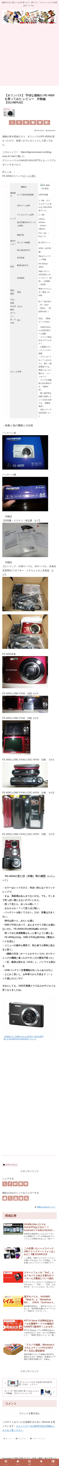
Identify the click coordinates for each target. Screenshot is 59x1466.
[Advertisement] (29, 56)
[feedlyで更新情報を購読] (20, 1198)
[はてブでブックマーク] (26, 122)
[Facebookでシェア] (19, 122)
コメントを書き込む (29, 1413)
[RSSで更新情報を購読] (26, 1198)
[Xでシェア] (12, 122)
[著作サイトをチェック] (4, 1198)
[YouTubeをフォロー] (15, 1198)
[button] (47, 122)
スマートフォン (11, 1165)
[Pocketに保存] (33, 122)
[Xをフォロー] (10, 1198)
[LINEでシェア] (40, 122)
